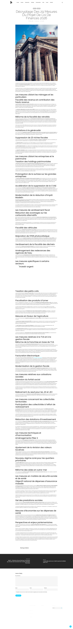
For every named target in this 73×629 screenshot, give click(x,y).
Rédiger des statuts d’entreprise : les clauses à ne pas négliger (34, 616)
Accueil (18, 2)
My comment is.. (18, 575)
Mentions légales (12, 615)
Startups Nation (24, 548)
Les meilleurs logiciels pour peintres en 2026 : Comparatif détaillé (34, 608)
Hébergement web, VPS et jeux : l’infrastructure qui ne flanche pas (34, 612)
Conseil (47, 2)
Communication (38, 2)
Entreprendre (27, 2)
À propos (22, 2)
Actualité (51, 2)
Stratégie (32, 2)
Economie (38, 8)
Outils (43, 2)
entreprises (42, 615)
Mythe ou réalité (43, 618)
